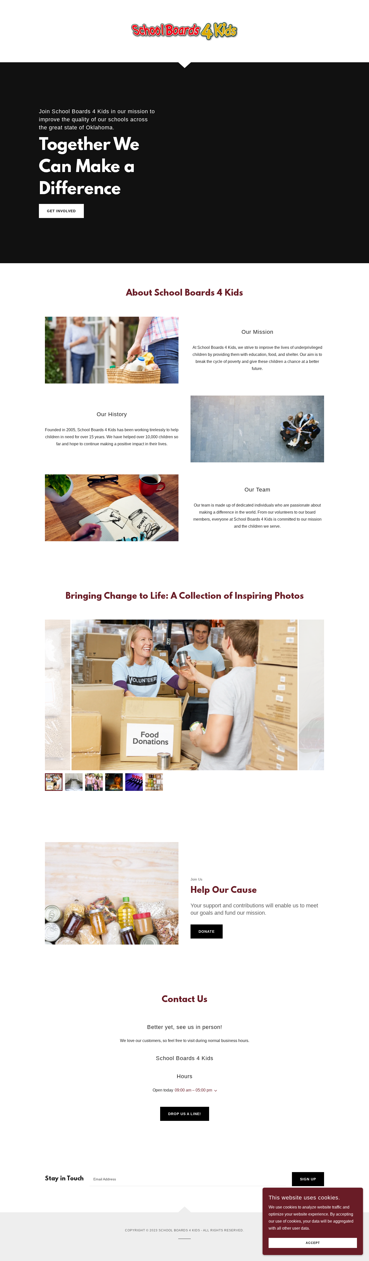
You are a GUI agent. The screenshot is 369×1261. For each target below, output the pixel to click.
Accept (313, 1243)
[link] (184, 31)
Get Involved (61, 211)
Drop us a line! (184, 1114)
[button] (215, 1091)
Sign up (308, 1179)
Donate (207, 931)
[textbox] (188, 1179)
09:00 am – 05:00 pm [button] (193, 1090)
